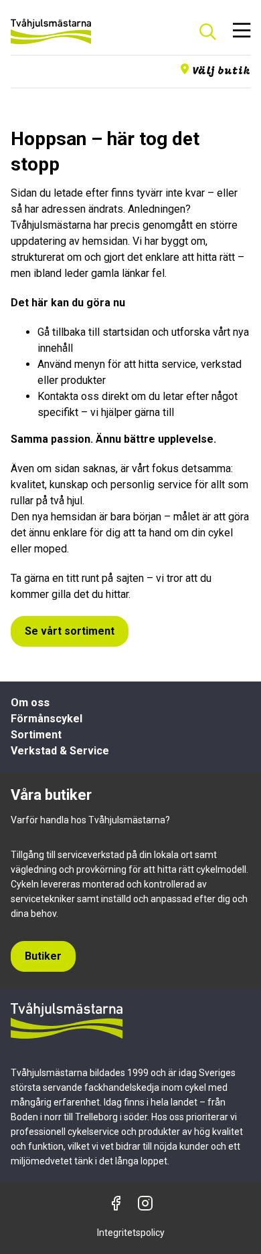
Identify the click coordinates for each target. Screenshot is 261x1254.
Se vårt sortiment (69, 631)
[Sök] (207, 31)
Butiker (43, 956)
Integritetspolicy (131, 1232)
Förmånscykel (46, 718)
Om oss (30, 702)
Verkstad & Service (60, 750)
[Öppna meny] (241, 31)
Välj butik (221, 71)
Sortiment (36, 734)
